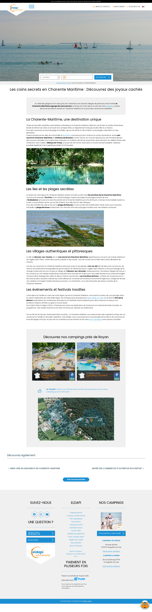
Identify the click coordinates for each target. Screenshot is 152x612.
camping (110, 106)
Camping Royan (61, 83)
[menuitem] (143, 6)
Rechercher (101, 77)
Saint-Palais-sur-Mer (95, 298)
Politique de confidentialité (75, 554)
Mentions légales (75, 551)
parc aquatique (95, 319)
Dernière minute (76, 528)
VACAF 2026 (76, 531)
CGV (75, 556)
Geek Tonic (87, 601)
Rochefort (67, 135)
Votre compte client (76, 537)
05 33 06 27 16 (134, 6)
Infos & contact (103, 6)
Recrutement (76, 543)
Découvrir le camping (111, 551)
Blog (69, 83)
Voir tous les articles (76, 479)
